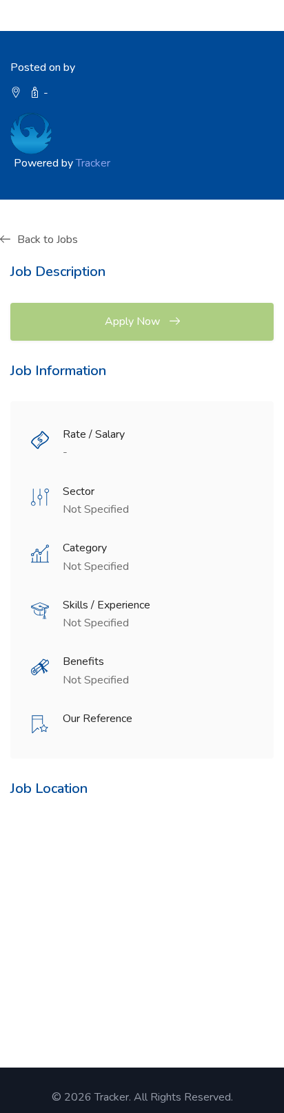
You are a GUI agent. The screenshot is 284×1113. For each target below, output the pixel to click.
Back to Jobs (47, 239)
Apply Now (134, 321)
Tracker (93, 163)
